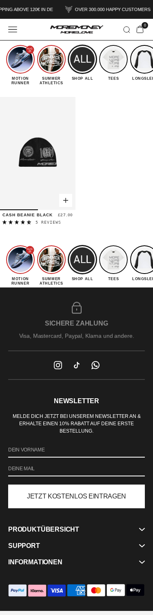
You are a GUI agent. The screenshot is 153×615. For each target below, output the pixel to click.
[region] (76, 319)
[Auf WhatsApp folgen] (95, 365)
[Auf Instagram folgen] (58, 365)
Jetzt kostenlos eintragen (76, 496)
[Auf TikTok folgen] (77, 365)
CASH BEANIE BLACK (27, 215)
